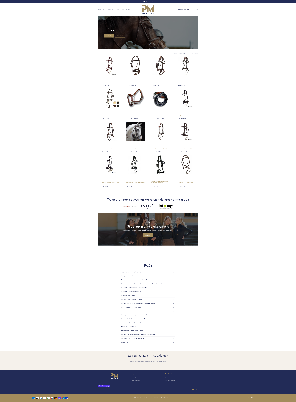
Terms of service (164, 397)
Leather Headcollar (135, 115)
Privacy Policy (135, 377)
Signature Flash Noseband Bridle (110, 82)
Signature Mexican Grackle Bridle (110, 115)
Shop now (148, 235)
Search (167, 377)
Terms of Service (136, 380)
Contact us (120, 35)
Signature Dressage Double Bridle (110, 182)
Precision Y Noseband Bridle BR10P (160, 82)
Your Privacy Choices (170, 380)
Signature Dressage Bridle (185, 115)
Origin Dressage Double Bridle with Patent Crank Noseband (159, 182)
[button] (104, 9)
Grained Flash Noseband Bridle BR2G (110, 148)
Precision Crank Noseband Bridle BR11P (135, 182)
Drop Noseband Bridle (135, 148)
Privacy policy (157, 397)
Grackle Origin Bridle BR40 (186, 182)
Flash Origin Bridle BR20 (135, 82)
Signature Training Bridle (160, 148)
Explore (109, 35)
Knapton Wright (149, 397)
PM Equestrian (140, 397)
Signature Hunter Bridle (186, 148)
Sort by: (175, 53)
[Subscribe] (160, 366)
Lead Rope (160, 115)
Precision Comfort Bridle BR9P (185, 82)
